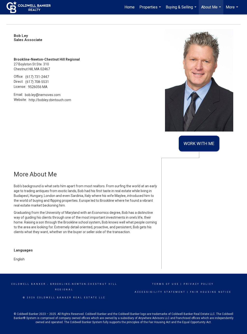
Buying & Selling (182, 9)
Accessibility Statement (160, 292)
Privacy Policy (199, 284)
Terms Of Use (165, 284)
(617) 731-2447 (37, 77)
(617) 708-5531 (37, 82)
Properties (150, 9)
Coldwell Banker (28, 284)
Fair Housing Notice (210, 292)
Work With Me (199, 143)
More (232, 9)
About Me (211, 9)
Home (129, 7)
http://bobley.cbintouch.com (50, 100)
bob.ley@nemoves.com (43, 95)
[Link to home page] (31, 7)
